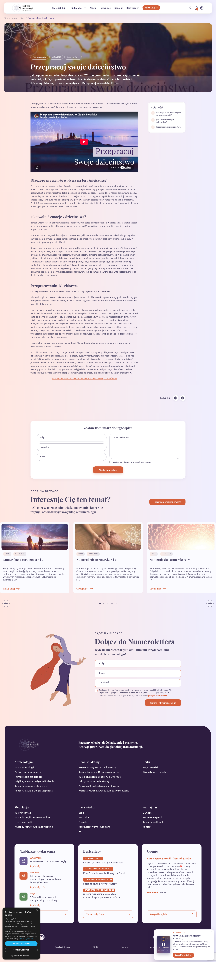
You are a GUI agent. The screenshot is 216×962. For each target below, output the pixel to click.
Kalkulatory (77, 7)
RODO (95, 947)
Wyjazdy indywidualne (155, 772)
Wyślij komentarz (108, 469)
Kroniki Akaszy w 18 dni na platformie (99, 772)
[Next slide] (210, 603)
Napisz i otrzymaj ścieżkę (163, 702)
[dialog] (21, 934)
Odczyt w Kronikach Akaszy (93, 782)
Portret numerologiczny (27, 772)
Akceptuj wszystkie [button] (21, 944)
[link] (166, 114)
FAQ (80, 832)
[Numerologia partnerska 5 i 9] (108, 537)
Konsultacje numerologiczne (30, 786)
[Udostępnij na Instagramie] (175, 398)
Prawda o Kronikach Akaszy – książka (99, 786)
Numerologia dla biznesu (28, 777)
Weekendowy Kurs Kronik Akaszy (97, 768)
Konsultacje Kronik (153, 822)
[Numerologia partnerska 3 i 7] (181, 537)
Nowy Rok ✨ (151, 7)
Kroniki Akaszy (89, 762)
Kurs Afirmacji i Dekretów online (32, 818)
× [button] (37, 910)
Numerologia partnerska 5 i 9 (96, 560)
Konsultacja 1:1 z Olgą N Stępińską (33, 791)
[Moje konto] (202, 8)
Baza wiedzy (132, 7)
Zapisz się (35, 866)
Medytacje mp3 (23, 822)
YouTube (83, 818)
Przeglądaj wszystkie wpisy (167, 501)
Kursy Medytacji (23, 813)
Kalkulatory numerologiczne (94, 827)
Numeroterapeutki (152, 818)
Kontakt (118, 7)
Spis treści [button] (157, 107)
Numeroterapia (39, 57)
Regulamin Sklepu (62, 947)
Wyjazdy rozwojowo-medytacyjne (33, 827)
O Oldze (147, 813)
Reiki (146, 762)
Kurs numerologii (24, 768)
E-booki (82, 822)
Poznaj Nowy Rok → (183, 955)
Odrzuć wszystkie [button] (21, 950)
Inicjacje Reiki (150, 768)
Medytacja (21, 807)
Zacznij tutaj (58, 7)
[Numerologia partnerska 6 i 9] (35, 537)
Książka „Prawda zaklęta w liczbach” (34, 782)
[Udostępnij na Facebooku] (183, 398)
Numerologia (23, 762)
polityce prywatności (157, 695)
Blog (22, 18)
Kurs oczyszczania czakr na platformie (99, 777)
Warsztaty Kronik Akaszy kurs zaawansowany (103, 791)
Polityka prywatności (25, 939)
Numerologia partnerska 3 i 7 (170, 560)
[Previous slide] (6, 603)
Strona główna (10, 18)
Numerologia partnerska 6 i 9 (23, 560)
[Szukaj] (191, 8)
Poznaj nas (105, 7)
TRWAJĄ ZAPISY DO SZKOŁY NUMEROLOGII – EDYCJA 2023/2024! (84, 379)
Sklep (93, 7)
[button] (100, 603)
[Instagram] (41, 937)
